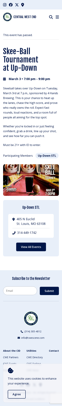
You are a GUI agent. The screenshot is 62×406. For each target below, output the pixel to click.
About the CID (11, 350)
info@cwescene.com (32, 337)
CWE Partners (10, 357)
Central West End (24, 17)
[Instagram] (4, 4)
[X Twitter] (17, 4)
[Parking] (22, 4)
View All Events (31, 247)
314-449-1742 (27, 233)
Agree (17, 394)
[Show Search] (51, 17)
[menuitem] (4, 5)
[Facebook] (11, 4)
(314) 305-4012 (32, 331)
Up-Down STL (47, 156)
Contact (54, 350)
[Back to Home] (31, 318)
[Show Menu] (57, 16)
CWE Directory (35, 357)
